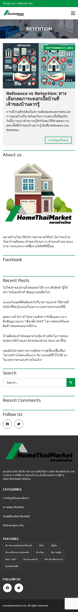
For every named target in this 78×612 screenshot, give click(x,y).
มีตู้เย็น (54, 545)
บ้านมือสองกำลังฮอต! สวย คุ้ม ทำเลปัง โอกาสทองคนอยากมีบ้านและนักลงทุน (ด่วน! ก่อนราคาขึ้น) (35, 338)
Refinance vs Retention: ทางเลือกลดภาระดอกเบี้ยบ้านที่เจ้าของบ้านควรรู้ (36, 99)
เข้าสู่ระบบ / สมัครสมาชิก (18, 3)
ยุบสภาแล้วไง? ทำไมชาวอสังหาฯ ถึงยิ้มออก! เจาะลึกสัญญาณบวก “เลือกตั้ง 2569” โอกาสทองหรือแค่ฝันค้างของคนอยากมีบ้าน (36, 321)
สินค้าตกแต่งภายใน (13, 525)
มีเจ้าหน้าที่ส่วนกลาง (54, 559)
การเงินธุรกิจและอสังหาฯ (16, 498)
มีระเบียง (40, 552)
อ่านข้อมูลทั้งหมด (58, 140)
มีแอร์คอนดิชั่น (12, 566)
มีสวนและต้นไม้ (30, 559)
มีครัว (41, 545)
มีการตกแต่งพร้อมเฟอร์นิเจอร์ (18, 545)
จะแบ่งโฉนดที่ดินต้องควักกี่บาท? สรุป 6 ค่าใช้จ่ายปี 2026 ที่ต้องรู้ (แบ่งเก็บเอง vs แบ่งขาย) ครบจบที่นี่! (36, 304)
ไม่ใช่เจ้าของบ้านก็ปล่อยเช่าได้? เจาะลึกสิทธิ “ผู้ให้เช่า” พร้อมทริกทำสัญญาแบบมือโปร (35, 290)
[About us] (39, 196)
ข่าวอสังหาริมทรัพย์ (13, 507)
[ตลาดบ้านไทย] (12, 13)
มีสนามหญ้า (56, 552)
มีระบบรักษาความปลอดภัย (17, 552)
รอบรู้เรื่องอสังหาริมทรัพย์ (16, 516)
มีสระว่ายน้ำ (10, 559)
